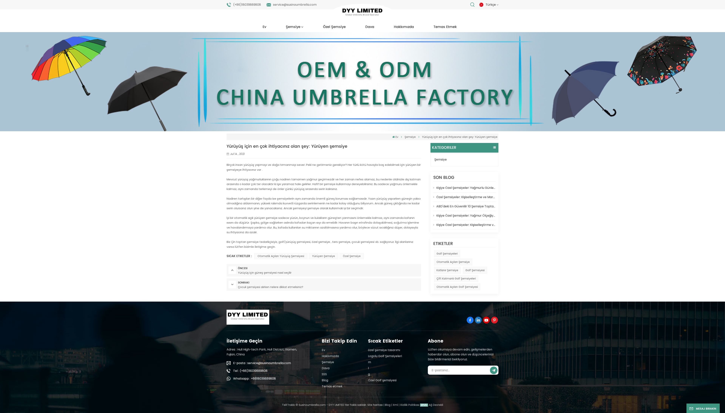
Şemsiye (293, 27)
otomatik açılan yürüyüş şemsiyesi (281, 256)
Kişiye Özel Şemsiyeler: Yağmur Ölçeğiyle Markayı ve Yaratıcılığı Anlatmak (466, 215)
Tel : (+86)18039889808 (250, 371)
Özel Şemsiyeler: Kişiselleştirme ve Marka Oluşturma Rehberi (466, 197)
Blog (325, 380)
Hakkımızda (404, 27)
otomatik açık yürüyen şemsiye (256, 218)
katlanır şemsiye (447, 270)
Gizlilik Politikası (409, 405)
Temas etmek (445, 27)
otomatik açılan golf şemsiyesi (457, 287)
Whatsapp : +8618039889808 (254, 378)
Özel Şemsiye (334, 27)
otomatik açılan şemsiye (453, 262)
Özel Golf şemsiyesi (382, 380)
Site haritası (375, 405)
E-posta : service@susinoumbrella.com (262, 363)
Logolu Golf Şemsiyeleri (385, 356)
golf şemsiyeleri (447, 254)
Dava (369, 27)
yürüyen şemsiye (323, 256)
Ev (264, 27)
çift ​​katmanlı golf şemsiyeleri (456, 278)
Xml (395, 405)
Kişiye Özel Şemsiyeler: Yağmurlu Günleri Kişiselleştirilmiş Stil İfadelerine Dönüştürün (466, 188)
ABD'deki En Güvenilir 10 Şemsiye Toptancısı (466, 206)
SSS (324, 374)
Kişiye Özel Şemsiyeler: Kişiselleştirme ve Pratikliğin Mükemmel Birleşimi (466, 225)
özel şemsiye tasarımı (384, 350)
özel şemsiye (321, 242)
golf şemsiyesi (475, 270)
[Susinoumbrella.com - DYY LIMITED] (362, 13)
